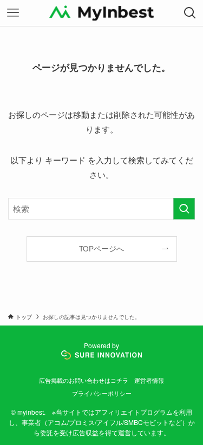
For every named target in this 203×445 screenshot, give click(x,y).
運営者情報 (149, 380)
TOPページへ (101, 248)
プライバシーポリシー (102, 393)
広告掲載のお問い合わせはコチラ (83, 380)
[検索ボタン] (190, 13)
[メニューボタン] (13, 13)
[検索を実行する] (184, 209)
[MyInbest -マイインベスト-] (101, 13)
